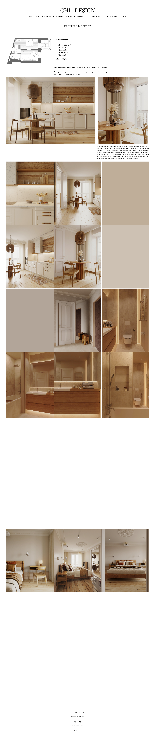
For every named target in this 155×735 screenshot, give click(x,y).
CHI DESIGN (77, 10)
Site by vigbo (77, 730)
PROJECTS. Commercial (77, 16)
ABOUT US (34, 16)
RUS (124, 16)
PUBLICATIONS (111, 16)
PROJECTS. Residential (52, 16)
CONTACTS (96, 16)
